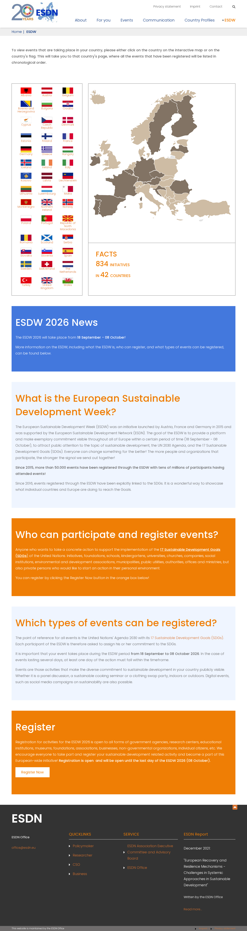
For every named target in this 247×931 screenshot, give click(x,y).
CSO (76, 864)
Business (80, 873)
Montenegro (26, 207)
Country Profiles (200, 20)
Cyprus (26, 125)
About (81, 20)
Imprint (195, 6)
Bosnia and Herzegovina (26, 109)
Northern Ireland (47, 208)
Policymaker (83, 845)
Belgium (68, 95)
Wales (68, 285)
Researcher (82, 855)
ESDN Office (137, 867)
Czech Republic (47, 126)
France (68, 140)
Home (17, 31)
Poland (26, 223)
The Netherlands (68, 270)
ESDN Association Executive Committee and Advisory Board (150, 852)
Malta (68, 193)
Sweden (26, 269)
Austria (47, 95)
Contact (216, 6)
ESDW (230, 20)
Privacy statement (167, 6)
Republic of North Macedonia (68, 226)
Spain (68, 255)
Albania (26, 95)
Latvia (47, 180)
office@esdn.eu (24, 847)
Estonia (26, 140)
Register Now (32, 772)
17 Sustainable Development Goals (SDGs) (187, 637)
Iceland (26, 167)
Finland (47, 140)
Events (127, 20)
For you (104, 20)
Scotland (47, 242)
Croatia (68, 108)
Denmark (68, 125)
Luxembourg (47, 193)
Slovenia (47, 255)
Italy (68, 167)
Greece (47, 154)
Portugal (47, 223)
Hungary (68, 154)
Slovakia (26, 255)
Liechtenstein (68, 180)
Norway (68, 207)
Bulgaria (47, 108)
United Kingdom (47, 286)
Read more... (193, 909)
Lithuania (26, 193)
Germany (26, 154)
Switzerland (47, 269)
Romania (26, 242)
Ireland (47, 167)
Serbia (67, 242)
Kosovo (26, 180)
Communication (159, 20)
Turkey (26, 285)
